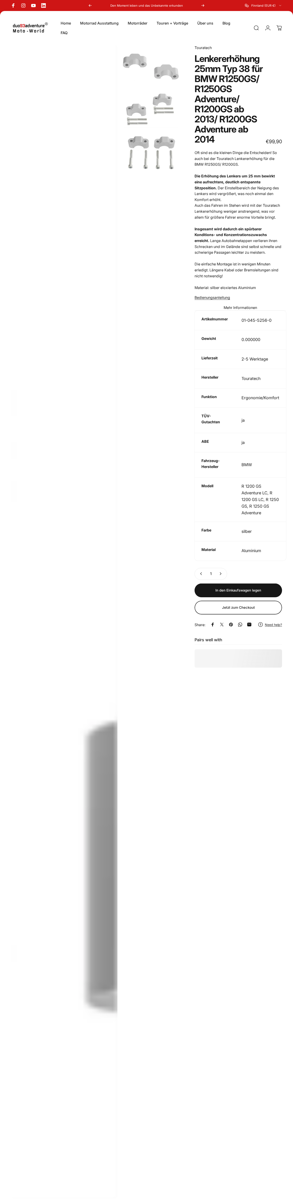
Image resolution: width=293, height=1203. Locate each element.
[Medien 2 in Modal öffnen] (151, 64)
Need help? (273, 624)
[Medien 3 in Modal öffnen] (151, 107)
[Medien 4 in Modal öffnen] (151, 151)
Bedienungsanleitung (212, 297)
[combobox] (263, 5)
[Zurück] (90, 5)
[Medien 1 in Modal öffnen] (64, 621)
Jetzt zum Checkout (238, 608)
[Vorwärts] (203, 5)
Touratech (203, 47)
